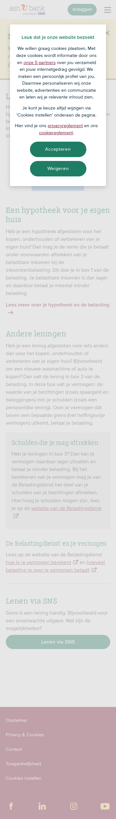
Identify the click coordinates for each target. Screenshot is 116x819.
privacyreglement (65, 125)
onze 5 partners (40, 62)
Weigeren (58, 168)
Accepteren (58, 149)
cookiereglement (56, 132)
